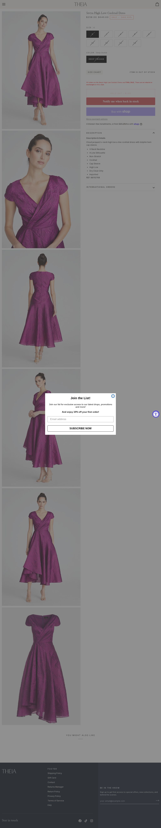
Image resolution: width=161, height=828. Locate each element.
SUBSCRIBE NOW (80, 428)
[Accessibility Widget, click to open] (155, 414)
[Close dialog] (113, 396)
